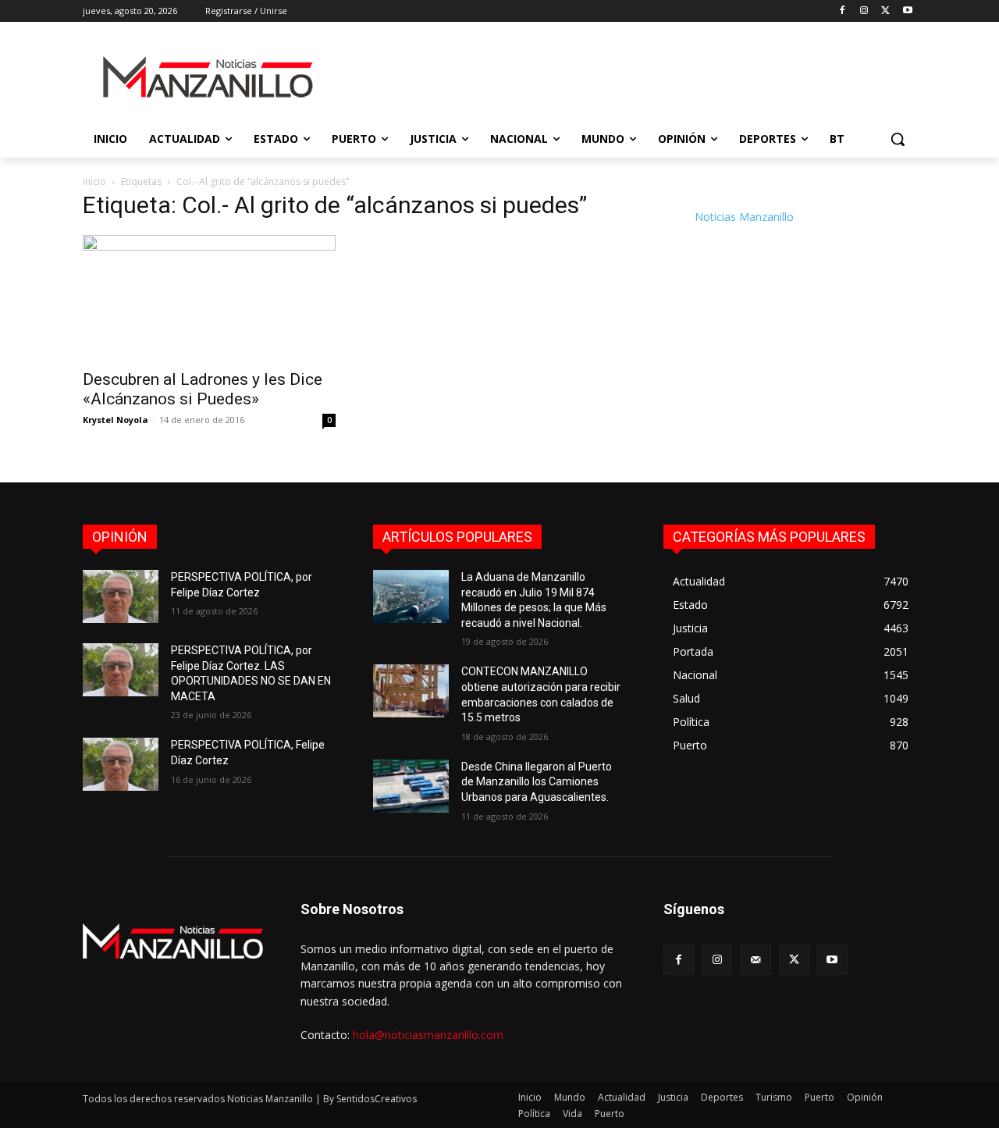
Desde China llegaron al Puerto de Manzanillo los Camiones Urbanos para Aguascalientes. (536, 781)
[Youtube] (907, 11)
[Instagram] (864, 11)
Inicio (94, 181)
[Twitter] (885, 11)
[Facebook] (842, 11)
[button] (897, 139)
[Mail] (755, 960)
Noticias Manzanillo (744, 216)
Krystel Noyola (115, 419)
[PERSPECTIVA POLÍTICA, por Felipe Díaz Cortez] (120, 596)
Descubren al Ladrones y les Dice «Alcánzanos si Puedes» (202, 389)
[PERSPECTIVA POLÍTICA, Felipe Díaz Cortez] (120, 764)
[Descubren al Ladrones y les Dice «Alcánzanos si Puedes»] (209, 297)
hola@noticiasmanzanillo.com (428, 1034)
